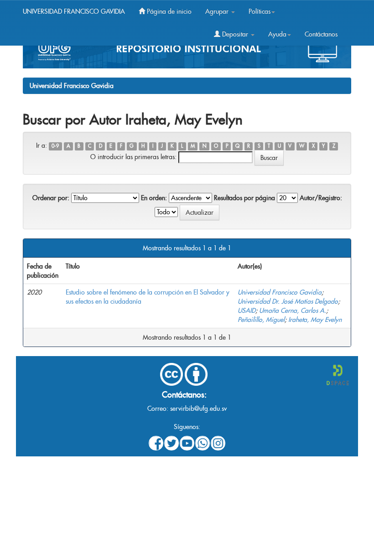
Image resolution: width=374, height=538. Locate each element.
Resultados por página (244, 198)
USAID (246, 310)
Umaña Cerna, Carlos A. (292, 310)
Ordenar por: (50, 198)
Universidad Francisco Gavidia (72, 86)
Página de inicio (168, 11)
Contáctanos (321, 34)
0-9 (55, 146)
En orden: (154, 198)
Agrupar (217, 11)
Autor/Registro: (321, 198)
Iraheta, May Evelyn (315, 320)
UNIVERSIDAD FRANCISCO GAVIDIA (74, 11)
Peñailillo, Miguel (261, 320)
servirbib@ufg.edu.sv (198, 408)
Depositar (235, 34)
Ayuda (277, 34)
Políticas (259, 11)
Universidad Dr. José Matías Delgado (288, 301)
